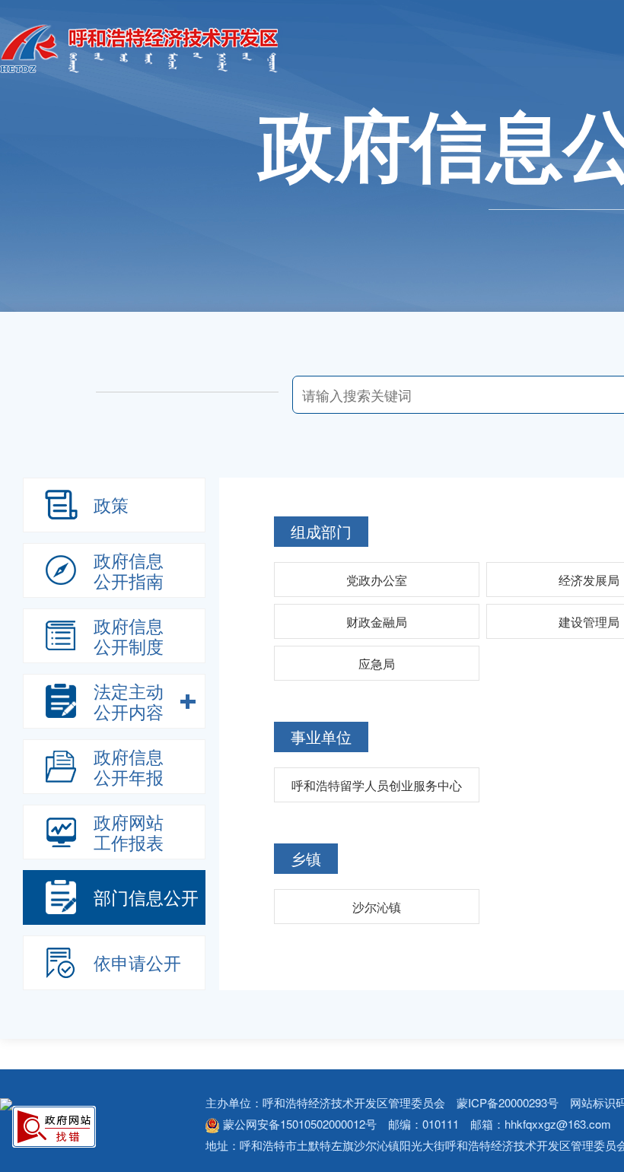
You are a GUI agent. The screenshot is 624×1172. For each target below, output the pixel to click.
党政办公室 (376, 580)
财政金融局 (376, 621)
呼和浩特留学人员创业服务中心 (376, 785)
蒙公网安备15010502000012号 (300, 1124)
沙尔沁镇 (376, 907)
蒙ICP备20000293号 (508, 1102)
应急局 (376, 663)
